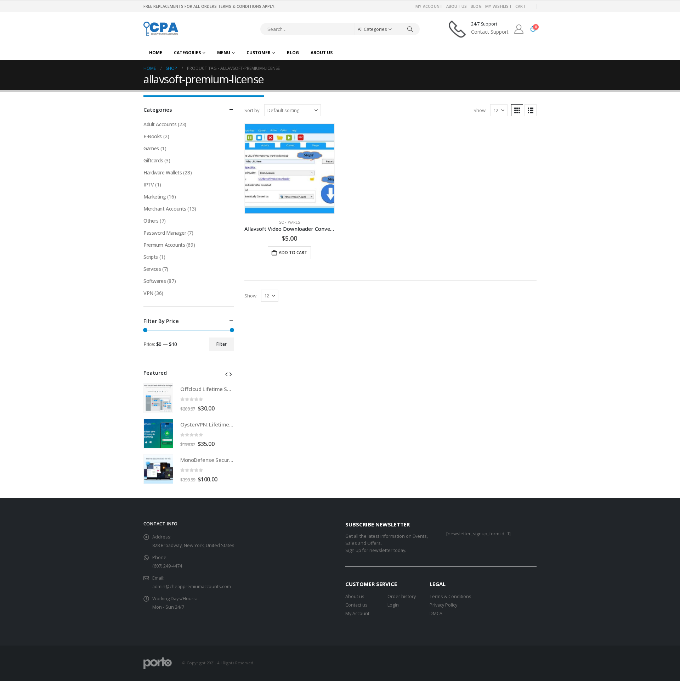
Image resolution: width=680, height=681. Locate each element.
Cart (520, 6)
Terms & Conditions (450, 596)
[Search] (410, 29)
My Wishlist (498, 6)
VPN (148, 293)
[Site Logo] (161, 29)
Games (151, 148)
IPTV (148, 184)
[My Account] (519, 29)
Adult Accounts (159, 124)
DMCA (436, 613)
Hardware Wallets (162, 172)
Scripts (150, 256)
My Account (429, 6)
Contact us (356, 605)
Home (155, 53)
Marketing (154, 196)
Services (152, 269)
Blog (476, 6)
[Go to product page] (289, 168)
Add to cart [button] (293, 253)
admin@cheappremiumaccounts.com (191, 587)
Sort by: (252, 110)
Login (393, 605)
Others (150, 220)
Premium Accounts (164, 244)
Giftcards (153, 160)
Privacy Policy (443, 605)
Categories (187, 53)
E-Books (152, 136)
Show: (480, 110)
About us (354, 596)
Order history (401, 596)
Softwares (289, 222)
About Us (456, 6)
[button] (517, 110)
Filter (221, 344)
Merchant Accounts (164, 208)
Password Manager (164, 232)
